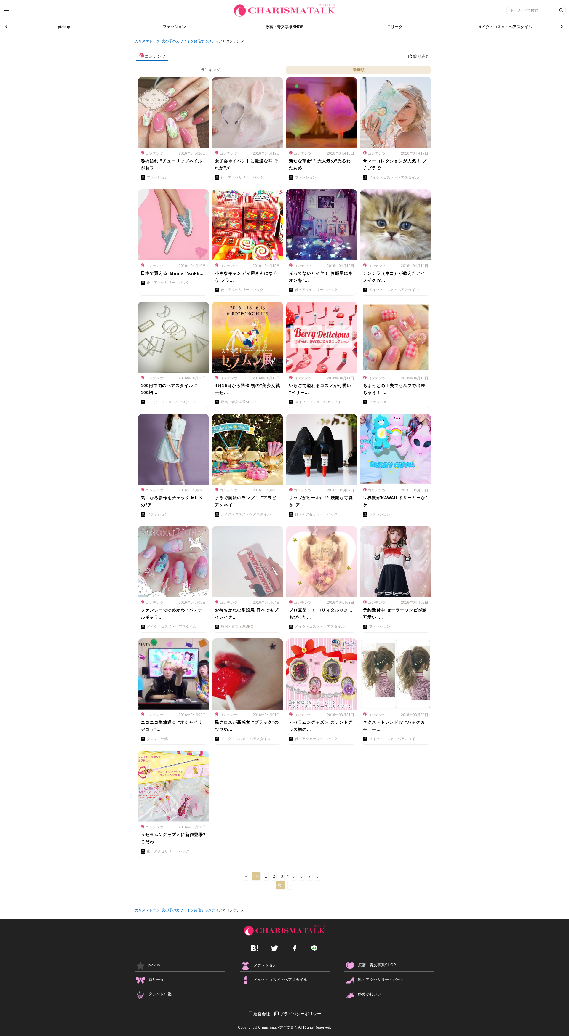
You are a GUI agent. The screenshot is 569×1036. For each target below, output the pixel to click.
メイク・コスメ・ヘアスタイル (505, 27)
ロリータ (394, 27)
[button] (562, 26)
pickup (64, 27)
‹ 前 (256, 876)
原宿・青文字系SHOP (284, 27)
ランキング (210, 70)
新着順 (359, 70)
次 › (280, 885)
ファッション (174, 27)
